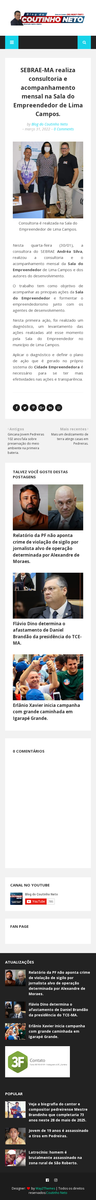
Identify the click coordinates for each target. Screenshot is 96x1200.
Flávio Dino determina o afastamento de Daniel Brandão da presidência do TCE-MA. (58, 1009)
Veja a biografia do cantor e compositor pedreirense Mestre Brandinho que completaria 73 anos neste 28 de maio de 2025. (58, 1112)
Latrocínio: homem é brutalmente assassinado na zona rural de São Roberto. (55, 1157)
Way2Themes (45, 1188)
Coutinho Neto (56, 1193)
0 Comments (64, 129)
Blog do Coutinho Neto (49, 124)
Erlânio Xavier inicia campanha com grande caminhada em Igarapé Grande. (46, 711)
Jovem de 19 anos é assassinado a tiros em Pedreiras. (58, 1133)
